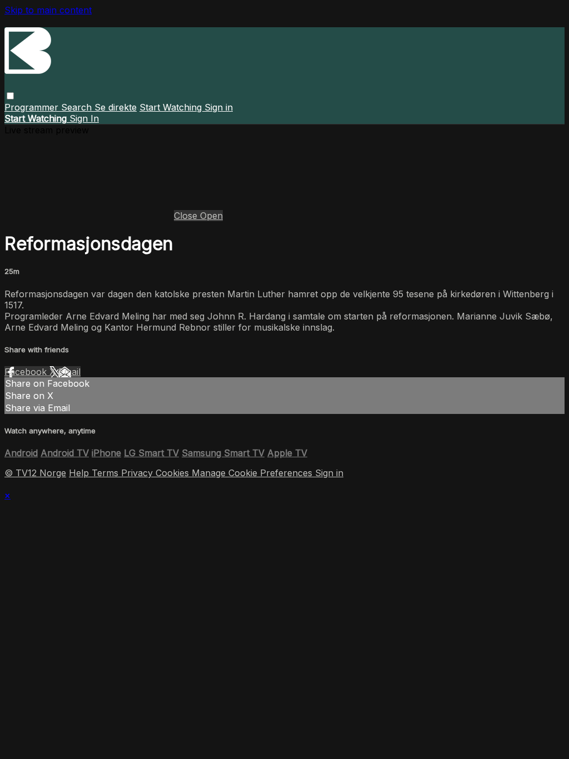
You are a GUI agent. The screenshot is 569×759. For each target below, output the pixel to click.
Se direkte (115, 107)
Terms (106, 472)
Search (77, 107)
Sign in (218, 107)
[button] (10, 95)
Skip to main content (48, 10)
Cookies (174, 472)
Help (80, 472)
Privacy (138, 472)
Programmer (32, 107)
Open (211, 215)
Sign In (84, 118)
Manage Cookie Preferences (253, 472)
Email (69, 371)
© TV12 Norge (35, 472)
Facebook (26, 371)
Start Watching (171, 107)
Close (187, 215)
